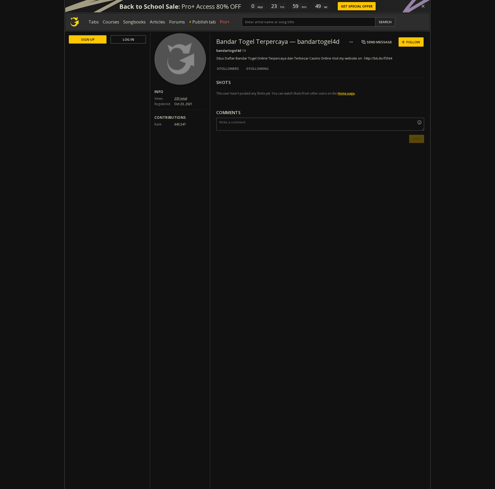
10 (244, 50)
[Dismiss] (423, 6)
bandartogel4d (228, 50)
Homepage (346, 93)
